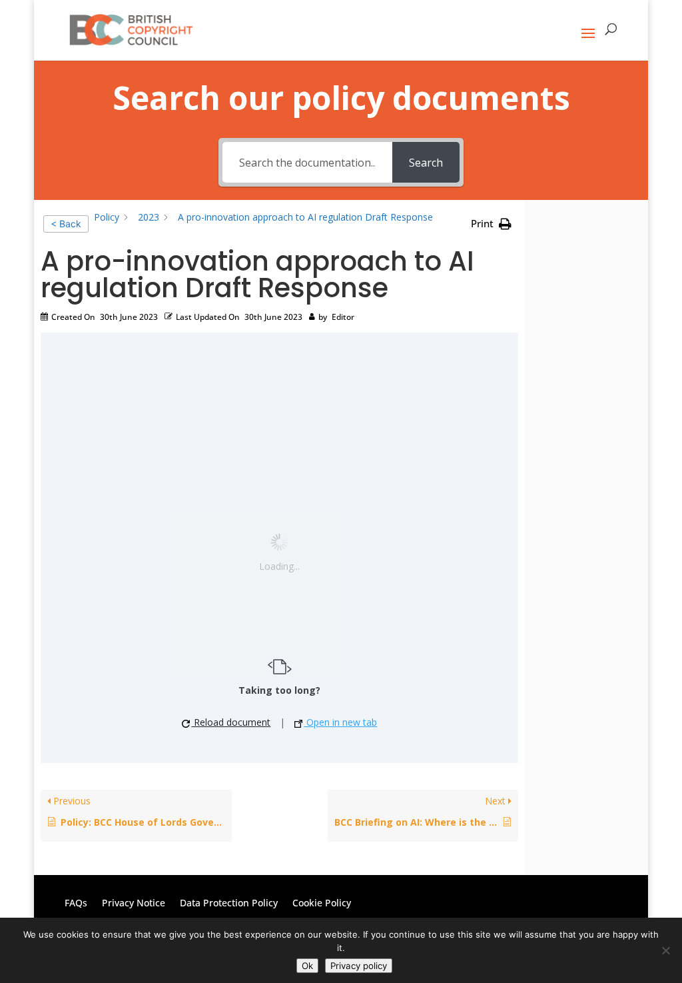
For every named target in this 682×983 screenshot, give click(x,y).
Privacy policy (358, 965)
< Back (66, 223)
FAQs (76, 903)
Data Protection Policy (229, 903)
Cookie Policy (321, 903)
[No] (665, 950)
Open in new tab (340, 722)
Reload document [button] (230, 722)
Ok (307, 965)
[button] (491, 224)
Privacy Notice (133, 903)
